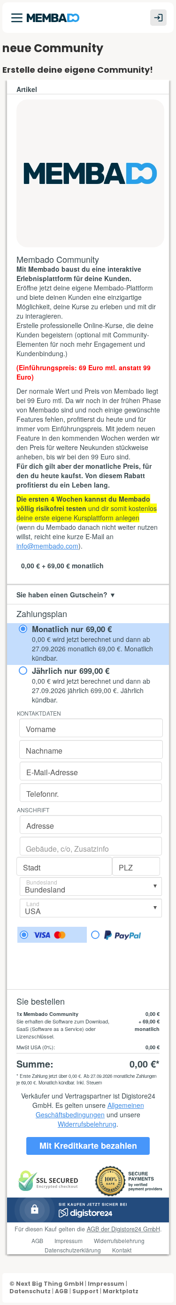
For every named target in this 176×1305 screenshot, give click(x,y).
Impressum (106, 1284)
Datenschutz (30, 1291)
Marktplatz (120, 1291)
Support (85, 1291)
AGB (61, 1291)
